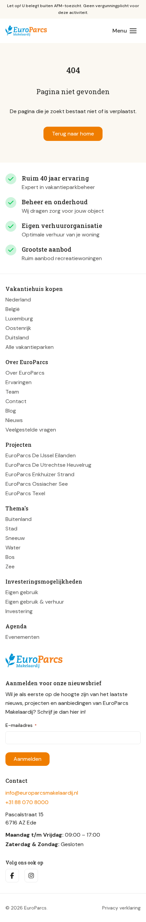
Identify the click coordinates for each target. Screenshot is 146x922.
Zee (10, 566)
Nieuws (14, 420)
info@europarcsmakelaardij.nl (41, 792)
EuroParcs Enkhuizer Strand (39, 474)
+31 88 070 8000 (27, 802)
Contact (15, 401)
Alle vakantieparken (29, 347)
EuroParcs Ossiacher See (36, 483)
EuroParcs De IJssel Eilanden (40, 455)
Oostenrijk (18, 328)
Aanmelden (27, 758)
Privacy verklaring (121, 908)
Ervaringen (18, 382)
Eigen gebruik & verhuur (34, 601)
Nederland (18, 299)
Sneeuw (15, 538)
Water (13, 547)
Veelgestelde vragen (30, 429)
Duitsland (17, 337)
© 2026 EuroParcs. (26, 908)
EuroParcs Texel (25, 493)
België (12, 309)
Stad (11, 528)
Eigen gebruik (21, 592)
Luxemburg (19, 318)
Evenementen (22, 637)
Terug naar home (73, 133)
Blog (10, 410)
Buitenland (18, 519)
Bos (10, 557)
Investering (19, 611)
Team (12, 391)
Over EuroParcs (24, 372)
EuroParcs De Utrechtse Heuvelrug (48, 464)
